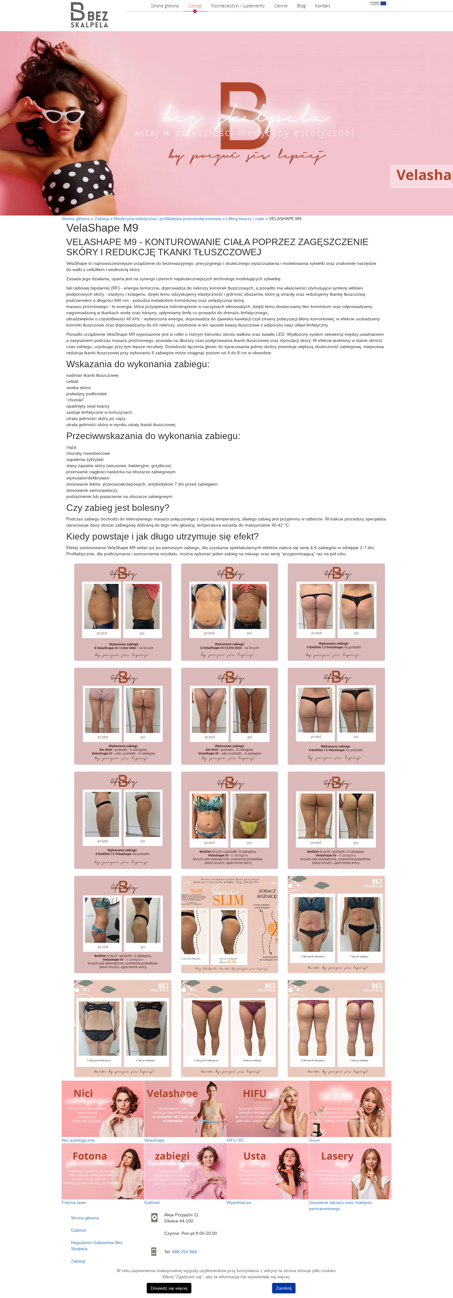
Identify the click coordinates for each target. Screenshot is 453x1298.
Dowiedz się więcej (169, 1288)
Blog (301, 5)
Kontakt (322, 5)
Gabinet (78, 1230)
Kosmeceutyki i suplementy (238, 5)
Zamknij (284, 1288)
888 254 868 (184, 1251)
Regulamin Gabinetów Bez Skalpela (97, 1245)
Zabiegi (195, 5)
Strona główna (165, 5)
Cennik (281, 5)
